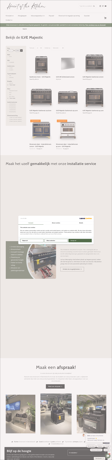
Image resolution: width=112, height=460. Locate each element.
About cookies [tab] (56, 223)
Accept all (73, 240)
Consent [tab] (30, 223)
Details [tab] (81, 223)
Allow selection (50, 240)
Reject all (25, 240)
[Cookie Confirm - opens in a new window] (85, 218)
